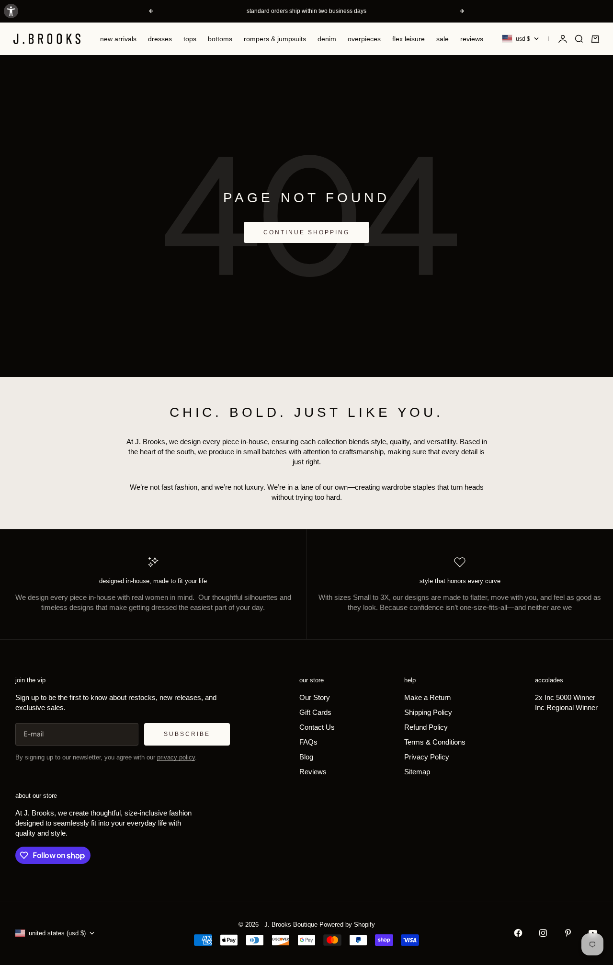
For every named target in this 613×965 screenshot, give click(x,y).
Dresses (160, 38)
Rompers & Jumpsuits (275, 38)
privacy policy (176, 757)
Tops (189, 38)
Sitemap (417, 772)
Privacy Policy (426, 757)
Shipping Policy (428, 712)
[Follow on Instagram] (543, 933)
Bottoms (220, 38)
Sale (442, 38)
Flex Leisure (408, 38)
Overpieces (364, 38)
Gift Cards (315, 712)
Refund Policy (426, 727)
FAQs (308, 742)
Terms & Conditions (434, 742)
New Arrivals (118, 38)
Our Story (314, 697)
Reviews (471, 38)
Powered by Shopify (347, 924)
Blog (306, 757)
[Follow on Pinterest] (568, 933)
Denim (327, 38)
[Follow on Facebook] (518, 933)
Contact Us (317, 727)
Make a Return (427, 697)
